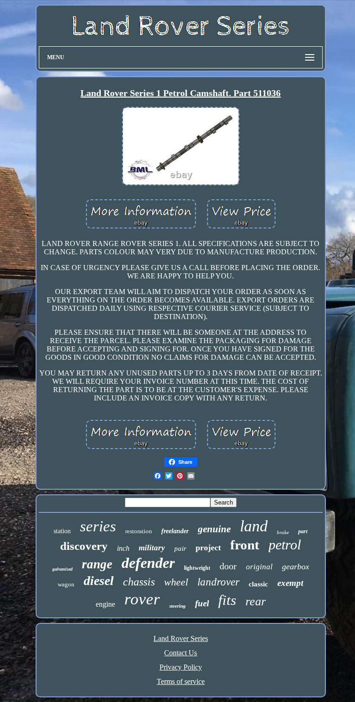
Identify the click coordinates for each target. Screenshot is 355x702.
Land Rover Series (180, 638)
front (244, 544)
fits (227, 600)
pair (180, 548)
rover (142, 599)
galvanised (62, 569)
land (254, 526)
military (152, 547)
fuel (202, 603)
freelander (175, 531)
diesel (99, 580)
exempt (290, 583)
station (62, 531)
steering (177, 606)
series (98, 526)
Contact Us (180, 653)
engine (105, 604)
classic (258, 584)
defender (148, 562)
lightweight (197, 568)
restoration (138, 531)
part (302, 531)
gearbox (295, 566)
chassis (139, 582)
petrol (285, 544)
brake (283, 532)
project (208, 547)
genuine (214, 529)
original (259, 566)
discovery (84, 546)
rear (255, 601)
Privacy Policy (180, 667)
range (97, 564)
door (228, 566)
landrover (218, 582)
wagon (66, 584)
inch (123, 548)
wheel (176, 582)
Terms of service (181, 681)
